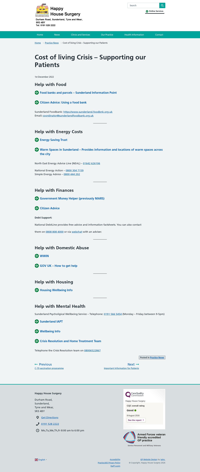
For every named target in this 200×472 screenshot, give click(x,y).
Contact (159, 34)
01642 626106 (91, 163)
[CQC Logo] (134, 397)
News (57, 34)
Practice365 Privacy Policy (109, 463)
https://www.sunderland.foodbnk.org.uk (88, 111)
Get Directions (49, 417)
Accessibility (115, 459)
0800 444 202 (72, 174)
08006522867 (92, 350)
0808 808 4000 (55, 231)
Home (40, 34)
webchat (77, 231)
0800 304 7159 (75, 170)
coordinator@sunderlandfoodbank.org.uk (68, 115)
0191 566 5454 (113, 314)
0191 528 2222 (50, 423)
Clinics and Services (80, 34)
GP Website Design (148, 459)
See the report (134, 420)
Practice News (52, 42)
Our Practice (107, 34)
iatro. (163, 459)
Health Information (134, 34)
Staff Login (115, 466)
